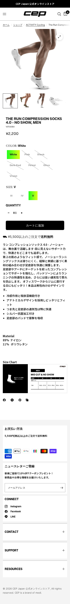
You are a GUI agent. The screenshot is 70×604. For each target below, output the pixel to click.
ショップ (17, 24)
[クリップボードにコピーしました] (28, 400)
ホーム (6, 24)
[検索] (59, 14)
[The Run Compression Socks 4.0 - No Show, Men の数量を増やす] (21, 213)
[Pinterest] (20, 400)
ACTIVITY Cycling (35, 24)
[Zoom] (59, 36)
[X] (13, 400)
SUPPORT (11, 550)
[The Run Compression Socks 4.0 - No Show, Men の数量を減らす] (8, 213)
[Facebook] (5, 400)
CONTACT (11, 532)
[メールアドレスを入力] (61, 487)
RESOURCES (13, 569)
